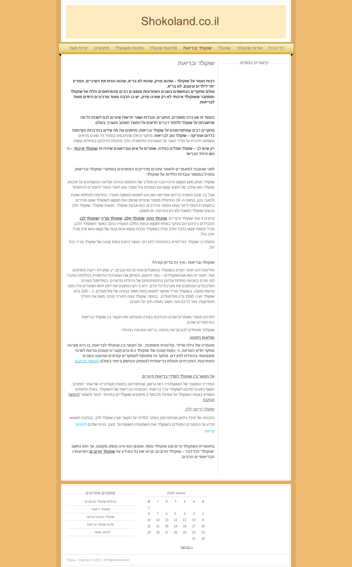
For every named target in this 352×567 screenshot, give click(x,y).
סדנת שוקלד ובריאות (100, 524)
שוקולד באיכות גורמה (100, 517)
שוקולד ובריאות (197, 48)
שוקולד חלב (134, 218)
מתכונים (101, 48)
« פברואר (186, 547)
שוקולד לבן (89, 218)
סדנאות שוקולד (163, 48)
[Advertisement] (256, 98)
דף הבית (276, 48)
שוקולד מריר (111, 218)
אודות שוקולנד (249, 48)
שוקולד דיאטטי (100, 509)
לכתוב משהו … (100, 532)
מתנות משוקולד (129, 48)
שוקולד (223, 48)
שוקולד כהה (157, 218)
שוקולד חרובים (102, 451)
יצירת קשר (78, 48)
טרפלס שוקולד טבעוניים (100, 501)
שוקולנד (176, 22)
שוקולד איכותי (86, 148)
